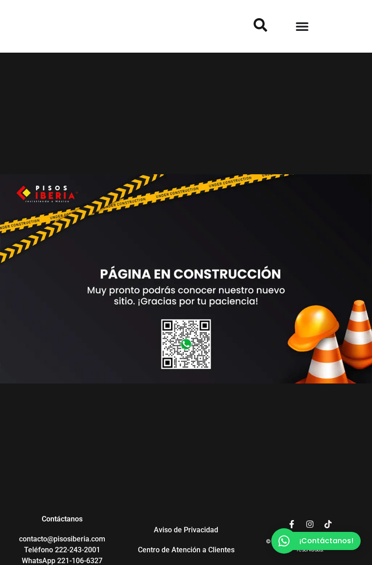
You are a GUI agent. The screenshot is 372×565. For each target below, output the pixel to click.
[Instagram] (310, 524)
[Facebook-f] (292, 524)
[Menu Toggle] (302, 26)
